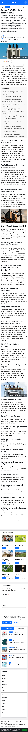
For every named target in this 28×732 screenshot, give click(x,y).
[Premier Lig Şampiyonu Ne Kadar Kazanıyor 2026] (20, 572)
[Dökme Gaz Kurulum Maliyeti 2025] (7, 557)
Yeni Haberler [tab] (20, 628)
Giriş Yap (16, 622)
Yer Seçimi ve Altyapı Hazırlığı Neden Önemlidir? (13, 97)
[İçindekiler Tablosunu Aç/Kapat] (23, 89)
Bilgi (3, 675)
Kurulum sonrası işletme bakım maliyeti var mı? (14, 129)
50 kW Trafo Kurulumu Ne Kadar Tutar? (13, 91)
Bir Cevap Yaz (7, 585)
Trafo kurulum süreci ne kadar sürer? (13, 126)
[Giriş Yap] (25, 2)
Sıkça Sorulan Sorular (8, 120)
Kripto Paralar (6, 694)
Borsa (4, 678)
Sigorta (4, 706)
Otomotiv (4, 697)
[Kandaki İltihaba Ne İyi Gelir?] (14, 657)
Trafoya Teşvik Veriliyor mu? (11, 118)
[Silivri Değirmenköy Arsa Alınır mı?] (14, 649)
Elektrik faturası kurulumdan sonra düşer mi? (15, 136)
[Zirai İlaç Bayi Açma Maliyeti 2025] (20, 542)
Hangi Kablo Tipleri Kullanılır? (12, 109)
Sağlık (4, 703)
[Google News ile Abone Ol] (6, 61)
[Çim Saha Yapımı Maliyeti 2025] (7, 572)
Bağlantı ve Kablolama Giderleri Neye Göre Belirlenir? (14, 105)
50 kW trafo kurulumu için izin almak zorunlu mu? (14, 122)
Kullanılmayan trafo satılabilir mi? (12, 134)
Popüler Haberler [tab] (7, 628)
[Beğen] (2, 65)
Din (3, 681)
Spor (3, 709)
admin (7, 36)
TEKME (14, 2)
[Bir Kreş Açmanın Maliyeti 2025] (7, 542)
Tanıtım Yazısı (9, 724)
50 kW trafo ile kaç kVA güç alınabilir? (13, 125)
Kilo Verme (5, 691)
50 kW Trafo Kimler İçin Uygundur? (12, 115)
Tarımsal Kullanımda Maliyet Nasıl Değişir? (14, 116)
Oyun (3, 700)
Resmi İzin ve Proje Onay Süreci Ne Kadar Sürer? (13, 112)
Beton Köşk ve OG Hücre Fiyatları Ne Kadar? (12, 102)
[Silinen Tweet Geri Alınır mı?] (14, 664)
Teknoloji (4, 712)
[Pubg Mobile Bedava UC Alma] (14, 642)
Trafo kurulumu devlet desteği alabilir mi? (14, 133)
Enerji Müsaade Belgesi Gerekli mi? (13, 99)
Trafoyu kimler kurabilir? (10, 131)
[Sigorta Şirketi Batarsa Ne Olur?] (14, 634)
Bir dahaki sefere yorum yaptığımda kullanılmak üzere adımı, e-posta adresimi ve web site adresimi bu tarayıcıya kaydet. (15, 618)
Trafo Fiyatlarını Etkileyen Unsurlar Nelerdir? (12, 93)
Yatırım (4, 716)
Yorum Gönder (7, 622)
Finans (4, 687)
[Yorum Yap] (6, 65)
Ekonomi (4, 684)
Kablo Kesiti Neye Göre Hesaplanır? (13, 108)
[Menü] (2, 2)
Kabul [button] (25, 730)
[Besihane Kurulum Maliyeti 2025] (20, 557)
